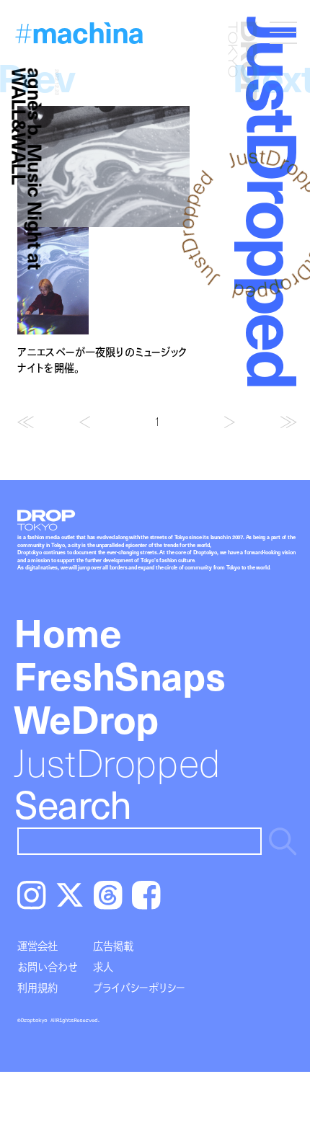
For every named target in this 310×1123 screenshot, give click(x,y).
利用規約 (37, 987)
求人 (103, 967)
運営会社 (37, 946)
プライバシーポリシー (139, 987)
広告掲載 (113, 946)
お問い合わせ (47, 967)
